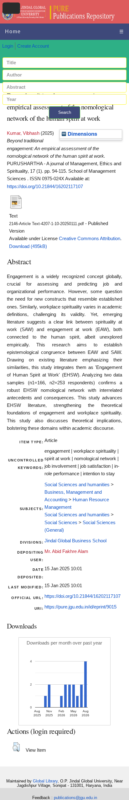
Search (64, 112)
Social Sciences (60, 522)
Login (7, 46)
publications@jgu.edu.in (75, 797)
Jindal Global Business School (75, 540)
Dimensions (81, 134)
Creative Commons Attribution (89, 238)
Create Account (33, 46)
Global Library (45, 781)
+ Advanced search (64, 122)
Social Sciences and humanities (77, 484)
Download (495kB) (28, 246)
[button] (16, 747)
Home (13, 31)
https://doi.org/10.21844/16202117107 (45, 186)
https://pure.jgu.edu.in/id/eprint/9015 (80, 606)
